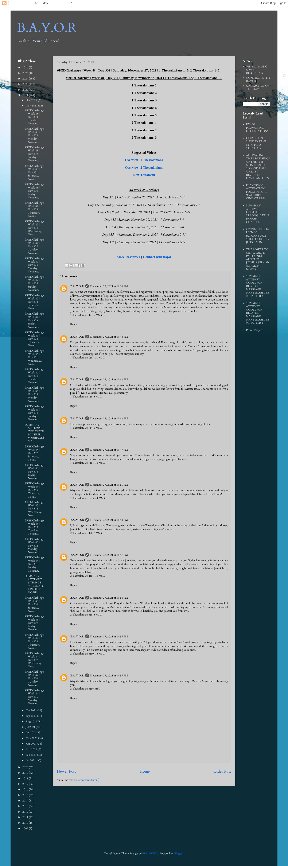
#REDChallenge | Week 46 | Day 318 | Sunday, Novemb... (35, 412)
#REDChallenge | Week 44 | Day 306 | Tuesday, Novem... (35, 678)
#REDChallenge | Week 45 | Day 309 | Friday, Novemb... (35, 622)
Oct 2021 (31, 710)
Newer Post (66, 771)
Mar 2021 (32, 749)
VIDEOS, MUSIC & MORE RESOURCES (256, 70)
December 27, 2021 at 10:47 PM (109, 450)
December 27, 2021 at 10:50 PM (109, 485)
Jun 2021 (31, 732)
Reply (73, 324)
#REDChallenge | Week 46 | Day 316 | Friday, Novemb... (35, 471)
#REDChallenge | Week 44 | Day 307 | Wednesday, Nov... (35, 659)
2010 (25, 823)
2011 (25, 817)
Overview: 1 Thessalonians (144, 159)
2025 (25, 73)
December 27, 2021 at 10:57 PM (109, 636)
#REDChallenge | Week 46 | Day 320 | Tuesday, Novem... (35, 375)
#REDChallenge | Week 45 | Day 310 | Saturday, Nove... (35, 604)
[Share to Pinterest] (83, 265)
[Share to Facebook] (79, 265)
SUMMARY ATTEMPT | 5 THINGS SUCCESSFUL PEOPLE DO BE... (34, 584)
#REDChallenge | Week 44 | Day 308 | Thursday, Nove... (35, 641)
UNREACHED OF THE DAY (257, 87)
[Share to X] (75, 265)
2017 (25, 784)
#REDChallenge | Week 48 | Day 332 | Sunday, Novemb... (35, 153)
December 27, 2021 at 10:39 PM (109, 286)
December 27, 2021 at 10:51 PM (109, 520)
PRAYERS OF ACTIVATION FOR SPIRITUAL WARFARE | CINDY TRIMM (256, 191)
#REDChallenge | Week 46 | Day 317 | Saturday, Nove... (35, 453)
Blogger (178, 853)
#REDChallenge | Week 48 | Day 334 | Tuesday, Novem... (35, 116)
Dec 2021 (32, 100)
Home (145, 771)
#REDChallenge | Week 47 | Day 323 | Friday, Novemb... (35, 320)
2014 (25, 801)
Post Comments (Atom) (85, 780)
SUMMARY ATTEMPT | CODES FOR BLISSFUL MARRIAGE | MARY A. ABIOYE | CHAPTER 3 (257, 286)
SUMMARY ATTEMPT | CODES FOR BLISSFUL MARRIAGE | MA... (34, 433)
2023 (25, 84)
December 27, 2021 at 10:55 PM (109, 598)
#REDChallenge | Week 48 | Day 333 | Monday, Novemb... (35, 135)
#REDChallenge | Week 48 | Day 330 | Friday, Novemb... (35, 190)
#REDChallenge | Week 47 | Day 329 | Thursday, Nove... (35, 209)
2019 (25, 773)
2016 (25, 789)
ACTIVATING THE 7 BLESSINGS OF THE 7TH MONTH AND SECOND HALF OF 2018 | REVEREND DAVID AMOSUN (258, 166)
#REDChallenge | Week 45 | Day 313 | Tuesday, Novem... (35, 527)
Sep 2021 (31, 716)
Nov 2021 (32, 106)
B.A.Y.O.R (47, 27)
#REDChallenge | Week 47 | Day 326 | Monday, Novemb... (35, 264)
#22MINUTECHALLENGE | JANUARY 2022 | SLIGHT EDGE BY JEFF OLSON (258, 235)
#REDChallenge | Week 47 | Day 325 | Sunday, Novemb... (35, 283)
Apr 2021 (31, 744)
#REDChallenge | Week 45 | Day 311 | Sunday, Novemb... (35, 564)
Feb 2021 (31, 755)
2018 (25, 778)
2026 (25, 67)
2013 (25, 806)
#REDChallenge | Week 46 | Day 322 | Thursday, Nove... (35, 338)
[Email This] (67, 265)
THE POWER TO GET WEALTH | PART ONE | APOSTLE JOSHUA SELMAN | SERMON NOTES (257, 259)
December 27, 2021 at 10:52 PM (109, 555)
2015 (25, 795)
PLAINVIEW (150, 853)
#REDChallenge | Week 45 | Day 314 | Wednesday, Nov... (35, 508)
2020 (25, 767)
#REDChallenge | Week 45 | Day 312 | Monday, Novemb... (35, 545)
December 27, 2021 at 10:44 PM (109, 337)
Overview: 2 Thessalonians (144, 167)
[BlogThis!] (71, 265)
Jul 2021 (31, 727)
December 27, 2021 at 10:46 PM (109, 379)
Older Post (222, 771)
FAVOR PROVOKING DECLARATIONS (257, 128)
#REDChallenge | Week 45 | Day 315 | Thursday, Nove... (35, 490)
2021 (25, 95)
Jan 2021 (31, 760)
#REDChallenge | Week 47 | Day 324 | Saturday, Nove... (35, 302)
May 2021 (32, 738)
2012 (25, 812)
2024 (25, 79)
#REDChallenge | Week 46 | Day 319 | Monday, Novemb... (35, 394)
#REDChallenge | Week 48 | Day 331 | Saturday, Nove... (35, 172)
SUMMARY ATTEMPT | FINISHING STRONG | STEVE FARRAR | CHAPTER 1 (257, 214)
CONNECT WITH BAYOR (258, 79)
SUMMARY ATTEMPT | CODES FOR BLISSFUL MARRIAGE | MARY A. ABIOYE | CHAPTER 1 (257, 313)
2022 (25, 90)
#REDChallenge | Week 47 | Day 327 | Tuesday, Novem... (35, 246)
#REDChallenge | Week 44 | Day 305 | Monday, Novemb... (35, 696)
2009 (25, 828)
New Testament (144, 174)
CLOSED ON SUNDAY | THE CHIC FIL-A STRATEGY (256, 143)
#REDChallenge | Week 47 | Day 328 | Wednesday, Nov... (35, 228)
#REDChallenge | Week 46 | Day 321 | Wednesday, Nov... (35, 357)
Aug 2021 (32, 721)
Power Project (254, 330)
